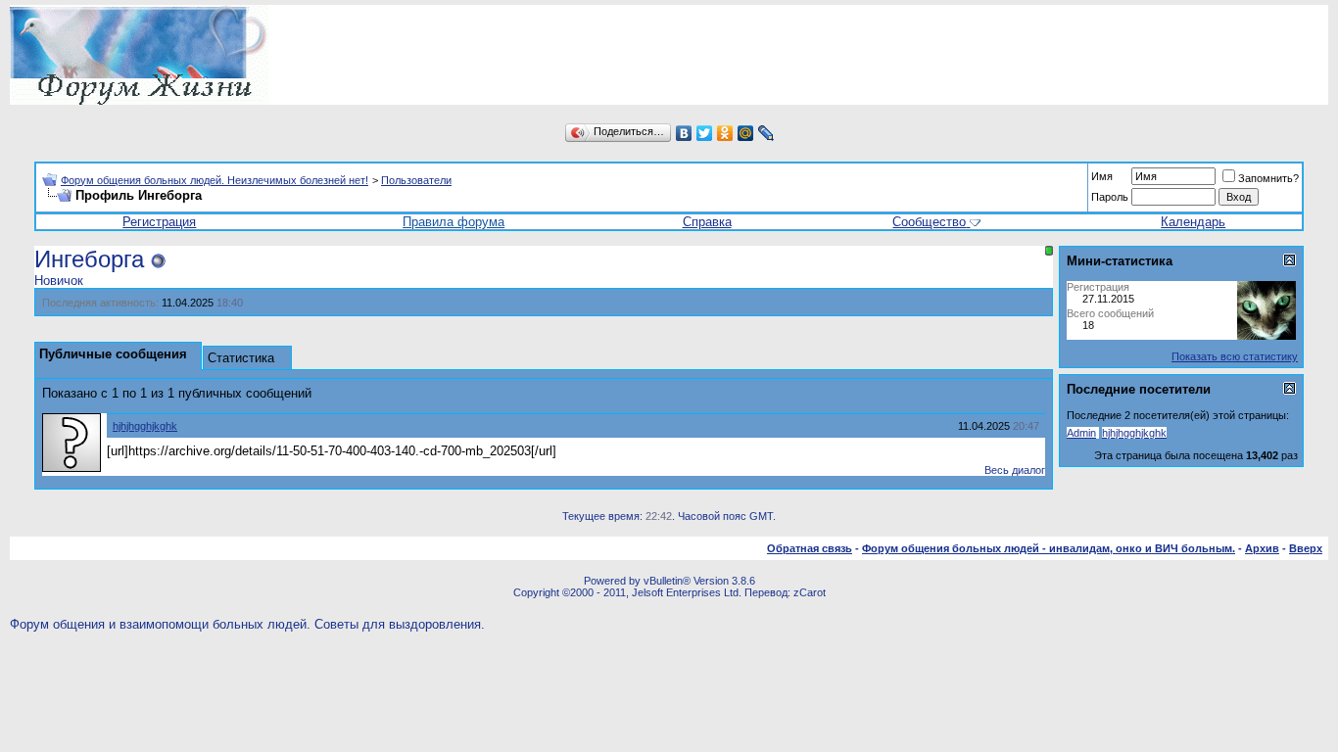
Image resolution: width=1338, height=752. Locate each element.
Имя (1102, 176)
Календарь (1193, 221)
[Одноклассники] (725, 133)
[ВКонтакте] (684, 133)
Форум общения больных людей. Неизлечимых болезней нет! (214, 180)
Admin (1081, 433)
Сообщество (929, 221)
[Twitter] (704, 133)
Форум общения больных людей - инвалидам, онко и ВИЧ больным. (1048, 548)
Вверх (1305, 548)
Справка (707, 221)
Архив (1262, 548)
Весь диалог (1014, 470)
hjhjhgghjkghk (145, 426)
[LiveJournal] (766, 133)
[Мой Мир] (746, 133)
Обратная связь (809, 548)
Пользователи (416, 180)
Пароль (1109, 197)
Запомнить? (1268, 178)
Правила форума (453, 221)
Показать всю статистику (1234, 356)
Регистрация (159, 221)
